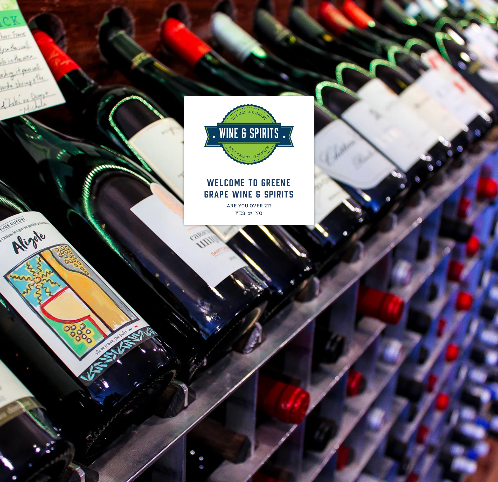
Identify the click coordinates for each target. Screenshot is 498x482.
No (259, 213)
